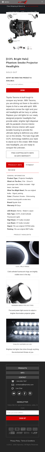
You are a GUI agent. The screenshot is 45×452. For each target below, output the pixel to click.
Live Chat (19, 388)
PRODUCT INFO (15, 165)
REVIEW (11, 170)
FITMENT (30, 165)
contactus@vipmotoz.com (25, 384)
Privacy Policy (15, 441)
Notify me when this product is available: (19, 79)
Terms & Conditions (28, 441)
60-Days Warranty (22, 156)
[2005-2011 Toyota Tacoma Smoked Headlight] (22, 28)
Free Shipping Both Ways (22, 153)
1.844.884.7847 (21, 381)
